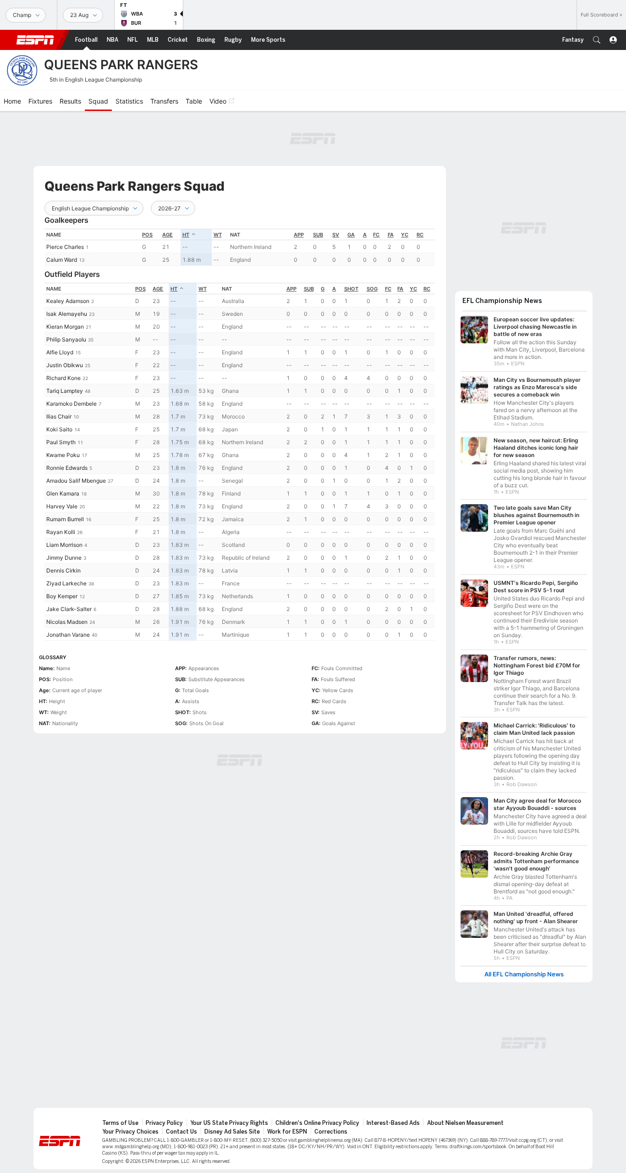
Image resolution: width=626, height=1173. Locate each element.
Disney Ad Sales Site (232, 1132)
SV (335, 234)
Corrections (330, 1132)
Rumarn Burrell (65, 519)
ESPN (35, 40)
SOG (372, 289)
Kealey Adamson (67, 300)
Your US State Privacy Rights (229, 1123)
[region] (239, 247)
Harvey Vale (61, 506)
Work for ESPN (287, 1132)
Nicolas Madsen (67, 621)
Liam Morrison (64, 544)
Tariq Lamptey (64, 390)
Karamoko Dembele (71, 403)
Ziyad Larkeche (66, 583)
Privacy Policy (164, 1123)
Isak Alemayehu (66, 313)
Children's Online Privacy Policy (317, 1123)
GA (351, 234)
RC (420, 234)
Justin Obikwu (64, 365)
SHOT (351, 289)
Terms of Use (120, 1123)
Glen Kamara (62, 493)
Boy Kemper (61, 596)
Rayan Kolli (60, 532)
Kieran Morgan (65, 326)
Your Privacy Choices (130, 1132)
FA (391, 234)
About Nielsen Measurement (465, 1123)
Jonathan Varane (68, 634)
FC (376, 234)
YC (404, 234)
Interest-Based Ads (393, 1123)
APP (299, 234)
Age (167, 234)
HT (185, 234)
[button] (596, 40)
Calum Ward (61, 259)
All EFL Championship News (524, 974)
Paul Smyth (61, 442)
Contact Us (181, 1132)
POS (147, 234)
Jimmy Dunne (64, 557)
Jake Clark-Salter (69, 609)
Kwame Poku (63, 455)
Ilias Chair (58, 416)
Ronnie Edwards (67, 467)
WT (218, 234)
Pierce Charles (65, 246)
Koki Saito (59, 429)
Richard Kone (63, 377)
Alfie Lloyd (59, 352)
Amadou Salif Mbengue (76, 480)
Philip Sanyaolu (66, 339)
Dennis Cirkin (63, 570)
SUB (318, 234)
